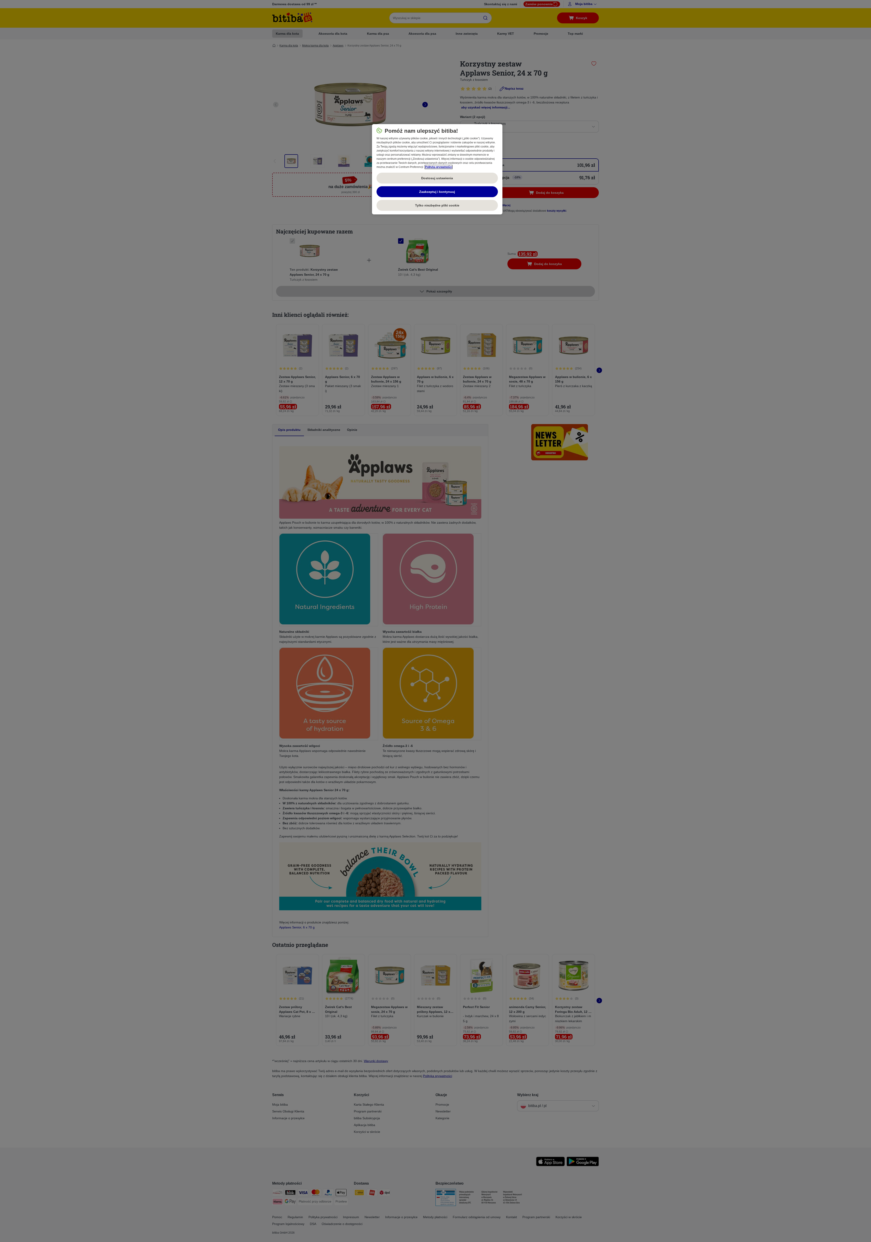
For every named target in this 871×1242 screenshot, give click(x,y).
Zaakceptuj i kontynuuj (437, 192)
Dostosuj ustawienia (437, 178)
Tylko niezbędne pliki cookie (437, 205)
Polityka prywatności (438, 167)
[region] (437, 169)
